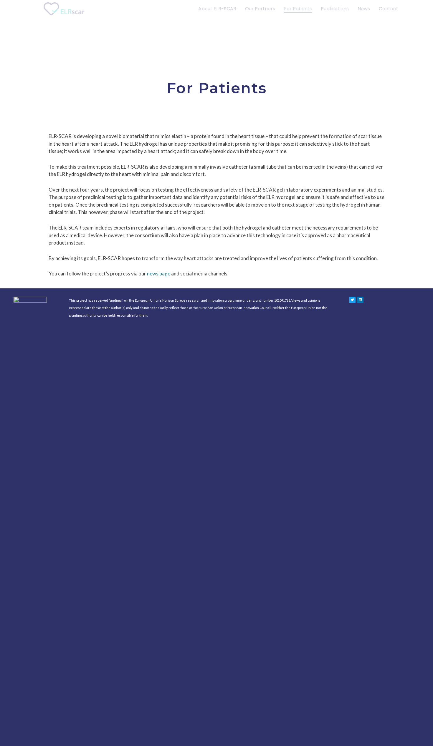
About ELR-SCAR (217, 8)
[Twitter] (352, 300)
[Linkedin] (360, 300)
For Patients (298, 8)
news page (158, 273)
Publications (335, 8)
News (364, 8)
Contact (388, 8)
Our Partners (260, 8)
